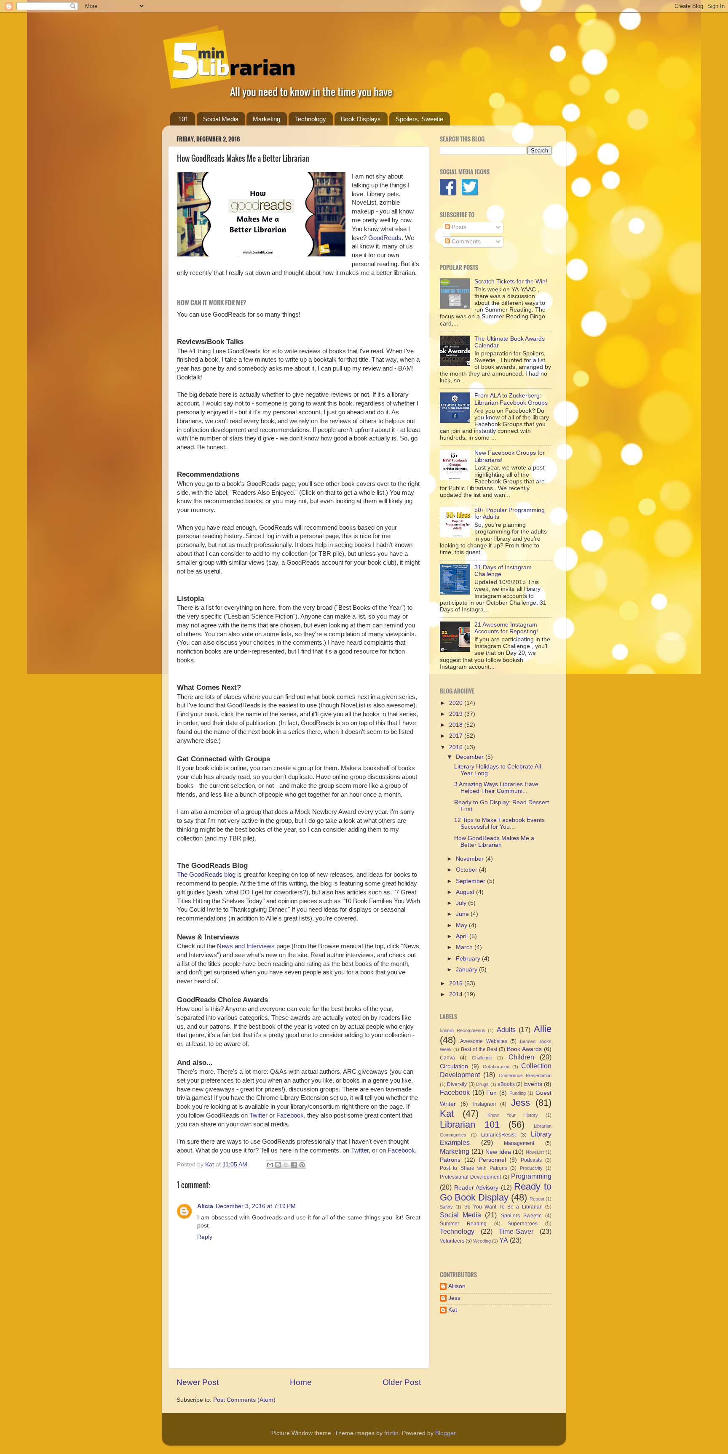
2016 (456, 747)
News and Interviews (245, 946)
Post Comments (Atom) (244, 1400)
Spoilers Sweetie (521, 1216)
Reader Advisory (476, 1188)
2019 (456, 714)
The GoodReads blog (206, 874)
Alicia (205, 1206)
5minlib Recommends (462, 1030)
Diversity (457, 1084)
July (462, 903)
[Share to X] (286, 1165)
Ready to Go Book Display (495, 1192)
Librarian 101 (470, 1124)
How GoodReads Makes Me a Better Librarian (494, 841)
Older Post (402, 1382)
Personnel (492, 1160)
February (469, 958)
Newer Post (198, 1382)
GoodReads (384, 238)
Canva (447, 1058)
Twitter (258, 1115)
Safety (446, 1206)
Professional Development (470, 1177)
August (466, 892)
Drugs (482, 1084)
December (470, 757)
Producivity (531, 1168)
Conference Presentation (525, 1075)
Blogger (445, 1433)
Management (519, 1143)
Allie (542, 1029)
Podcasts (531, 1160)
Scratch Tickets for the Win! (510, 281)
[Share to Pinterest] (302, 1165)
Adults (506, 1029)
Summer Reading (463, 1224)
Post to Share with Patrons (473, 1168)
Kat (447, 1113)
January (467, 969)
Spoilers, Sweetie (419, 119)
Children (521, 1057)
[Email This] (270, 1165)
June (463, 914)
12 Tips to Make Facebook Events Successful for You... (499, 823)
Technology (310, 119)
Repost (537, 1198)
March (465, 947)
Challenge (482, 1057)
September (471, 881)
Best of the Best (479, 1049)
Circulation (454, 1066)
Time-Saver (516, 1231)
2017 (456, 736)
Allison (457, 1286)
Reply (204, 1237)
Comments (465, 241)
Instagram (484, 1104)
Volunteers (452, 1241)
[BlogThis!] (278, 1165)
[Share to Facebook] (294, 1165)
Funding (517, 1093)
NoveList (535, 1152)
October (467, 870)
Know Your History (512, 1115)
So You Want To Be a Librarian (503, 1207)
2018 (456, 725)
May (462, 925)
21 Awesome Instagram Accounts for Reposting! (506, 628)
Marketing (266, 119)
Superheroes (523, 1224)
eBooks (506, 1084)
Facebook (290, 1115)
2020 (456, 703)
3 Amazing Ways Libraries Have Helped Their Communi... (496, 787)
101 (183, 119)
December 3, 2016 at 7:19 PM (256, 1206)
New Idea (498, 1152)
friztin (391, 1433)
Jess (520, 1102)
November (470, 859)
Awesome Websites (483, 1041)
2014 (456, 994)
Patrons (450, 1160)
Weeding (482, 1240)
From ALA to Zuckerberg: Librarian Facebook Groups (511, 399)
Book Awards (524, 1049)
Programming (531, 1176)
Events (533, 1084)
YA (503, 1240)
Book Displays (361, 119)
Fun (491, 1093)
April (462, 936)
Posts (458, 227)
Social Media (220, 119)
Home (301, 1382)
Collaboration (496, 1066)
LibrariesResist (498, 1135)
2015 (456, 983)
